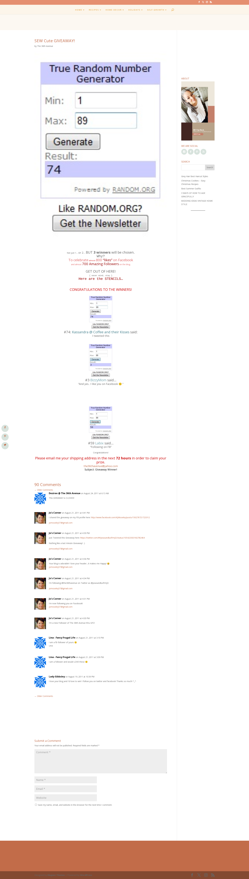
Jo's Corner (55, 512)
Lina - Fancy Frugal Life (62, 637)
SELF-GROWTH (155, 10)
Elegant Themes (56, 875)
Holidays (134, 10)
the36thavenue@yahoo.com (101, 466)
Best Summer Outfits (191, 188)
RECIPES (94, 10)
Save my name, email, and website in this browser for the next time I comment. (75, 804)
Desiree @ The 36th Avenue (64, 493)
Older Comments (43, 489)
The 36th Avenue (45, 46)
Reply (160, 496)
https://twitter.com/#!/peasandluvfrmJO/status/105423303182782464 (112, 537)
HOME (78, 10)
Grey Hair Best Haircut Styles (194, 176)
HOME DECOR (114, 10)
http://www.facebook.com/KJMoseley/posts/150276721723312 (120, 517)
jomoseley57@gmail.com (60, 522)
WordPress (86, 875)
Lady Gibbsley (57, 676)
